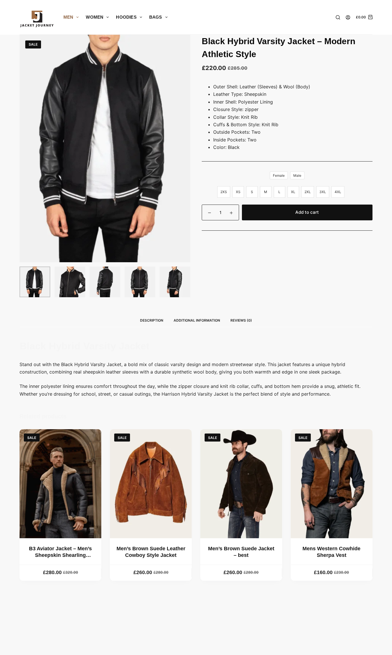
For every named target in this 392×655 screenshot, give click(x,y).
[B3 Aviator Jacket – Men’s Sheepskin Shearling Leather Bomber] (60, 483)
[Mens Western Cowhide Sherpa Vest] (331, 483)
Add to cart (307, 212)
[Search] (338, 17)
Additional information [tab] (197, 320)
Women (94, 17)
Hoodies (126, 17)
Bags (155, 17)
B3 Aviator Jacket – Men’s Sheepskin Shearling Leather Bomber (60, 555)
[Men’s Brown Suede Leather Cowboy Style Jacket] (151, 483)
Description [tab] (151, 320)
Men (68, 17)
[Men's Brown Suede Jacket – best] (241, 483)
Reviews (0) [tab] (241, 320)
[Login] (348, 17)
